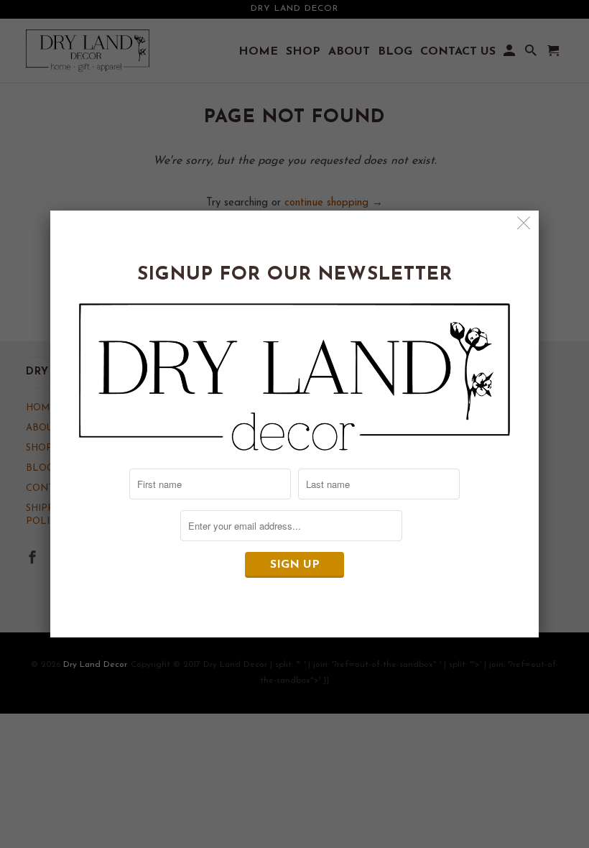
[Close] (524, 225)
